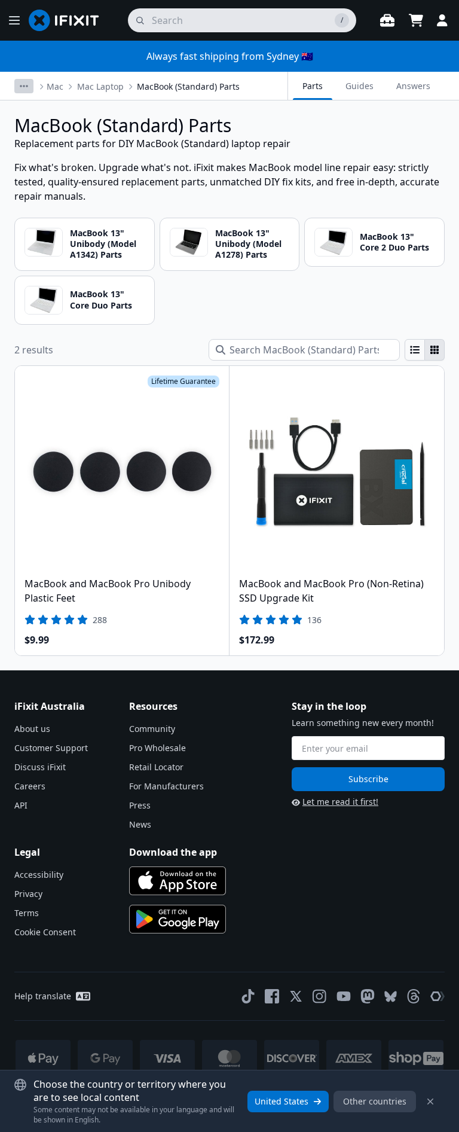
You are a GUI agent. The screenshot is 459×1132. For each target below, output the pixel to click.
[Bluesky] (390, 996)
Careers (29, 786)
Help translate (42, 996)
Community (152, 728)
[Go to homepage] (69, 20)
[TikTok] (248, 996)
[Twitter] (296, 996)
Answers (413, 85)
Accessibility (38, 874)
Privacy (28, 893)
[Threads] (413, 996)
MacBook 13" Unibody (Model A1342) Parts (103, 243)
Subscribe (368, 779)
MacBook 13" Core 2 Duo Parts (394, 242)
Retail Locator (156, 767)
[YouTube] (343, 996)
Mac (55, 86)
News (140, 824)
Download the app (173, 852)
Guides (359, 85)
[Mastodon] (367, 996)
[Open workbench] (387, 20)
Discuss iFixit (40, 767)
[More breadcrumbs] (23, 86)
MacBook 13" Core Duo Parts (101, 299)
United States (281, 1101)
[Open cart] (416, 20)
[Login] (442, 20)
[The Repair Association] (437, 996)
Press (140, 805)
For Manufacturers (166, 786)
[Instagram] (320, 996)
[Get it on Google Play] (177, 919)
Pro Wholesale (157, 747)
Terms (26, 913)
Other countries (374, 1101)
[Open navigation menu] (14, 20)
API (20, 805)
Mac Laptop (100, 86)
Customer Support (51, 747)
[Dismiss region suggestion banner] (430, 1101)
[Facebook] (272, 996)
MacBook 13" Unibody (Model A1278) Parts (248, 243)
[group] (425, 350)
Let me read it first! (340, 801)
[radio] (415, 350)
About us (32, 728)
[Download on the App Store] (177, 880)
